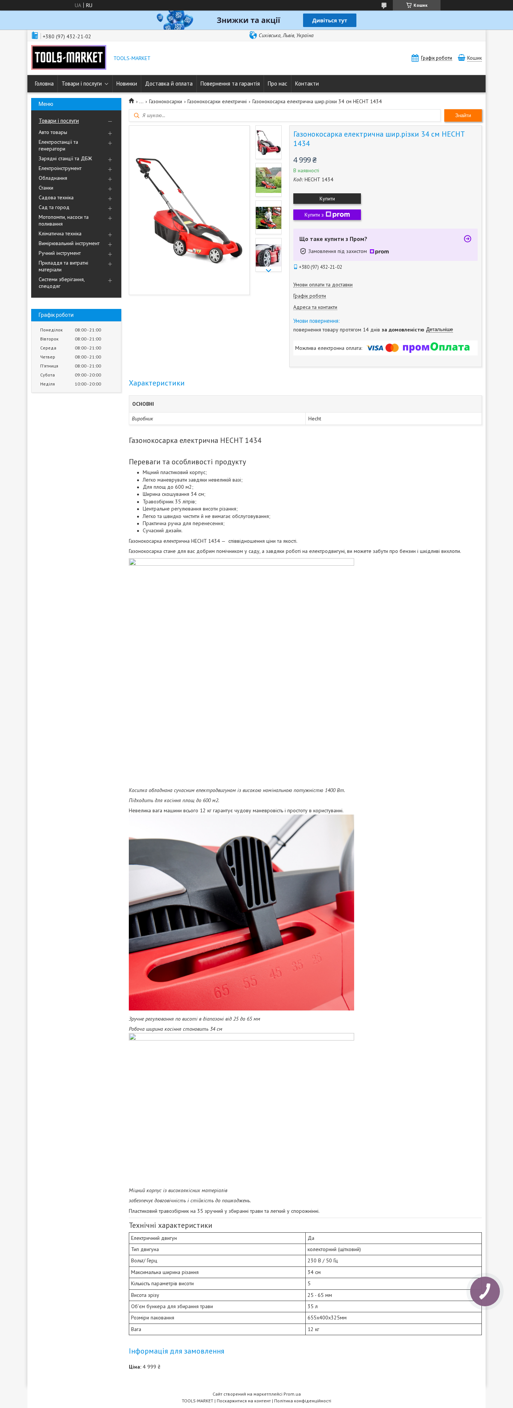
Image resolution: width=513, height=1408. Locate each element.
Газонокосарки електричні (217, 101)
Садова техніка (56, 197)
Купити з (314, 214)
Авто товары (53, 132)
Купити (327, 198)
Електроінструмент (60, 168)
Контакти (307, 83)
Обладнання (53, 178)
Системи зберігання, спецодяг (61, 282)
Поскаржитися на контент (244, 1400)
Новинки (126, 83)
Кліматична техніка (60, 233)
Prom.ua (292, 1394)
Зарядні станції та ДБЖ (65, 158)
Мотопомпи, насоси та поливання (64, 220)
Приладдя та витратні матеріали (63, 266)
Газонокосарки (165, 101)
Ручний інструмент (60, 253)
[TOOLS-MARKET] (68, 58)
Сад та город (54, 207)
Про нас (277, 83)
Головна (44, 83)
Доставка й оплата (169, 83)
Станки (46, 187)
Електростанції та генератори (58, 145)
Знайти (463, 115)
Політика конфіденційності (302, 1400)
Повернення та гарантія (230, 83)
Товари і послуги (82, 83)
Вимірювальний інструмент (69, 243)
